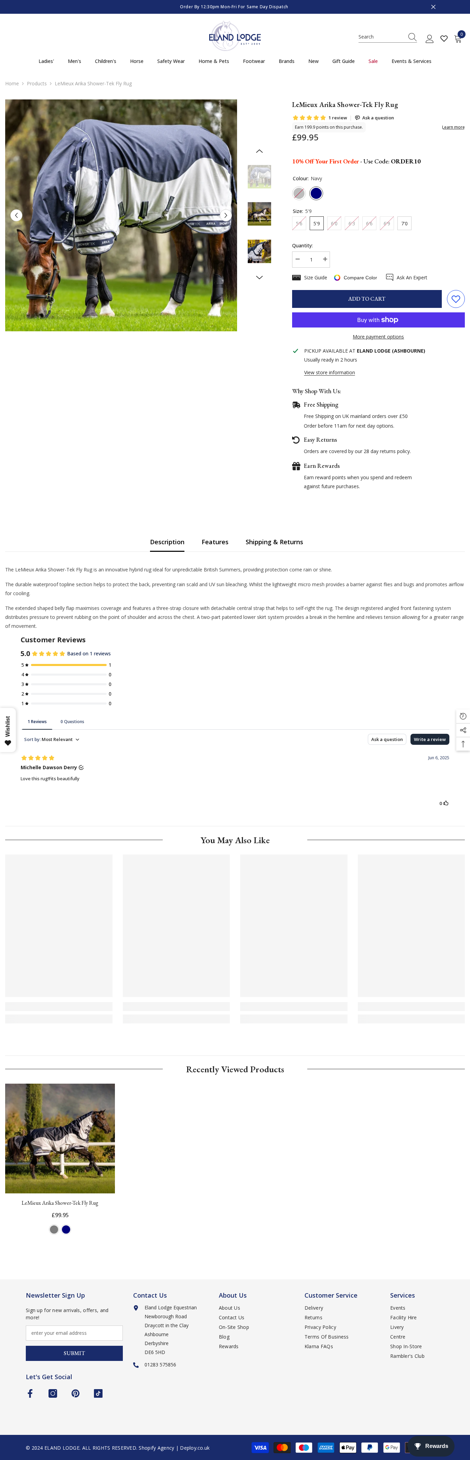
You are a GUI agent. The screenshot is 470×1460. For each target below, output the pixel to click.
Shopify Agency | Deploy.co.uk (174, 1448)
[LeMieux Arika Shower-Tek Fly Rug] (60, 1138)
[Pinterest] (75, 1393)
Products (37, 83)
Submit (74, 1353)
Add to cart (366, 298)
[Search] (388, 37)
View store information (329, 372)
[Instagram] (53, 1393)
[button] (16, 215)
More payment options (378, 336)
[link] (59, 1006)
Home (12, 83)
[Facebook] (30, 1393)
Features (215, 542)
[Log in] (430, 39)
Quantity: (302, 245)
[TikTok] (98, 1393)
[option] (235, 7)
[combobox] (381, 36)
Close (433, 7)
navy (66, 1229)
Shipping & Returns (274, 542)
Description (167, 542)
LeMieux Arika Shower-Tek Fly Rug (60, 1202)
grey (54, 1229)
